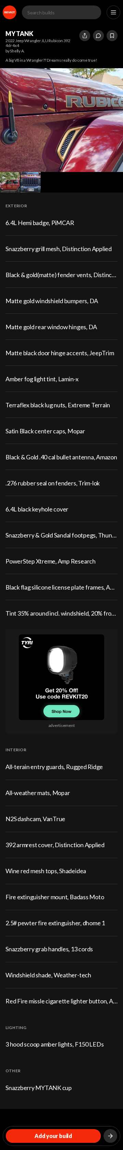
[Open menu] (113, 12)
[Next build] (110, 1136)
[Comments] (98, 35)
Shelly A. (17, 50)
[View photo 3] (30, 182)
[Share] (84, 35)
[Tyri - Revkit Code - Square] (61, 677)
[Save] (112, 35)
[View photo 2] (10, 182)
